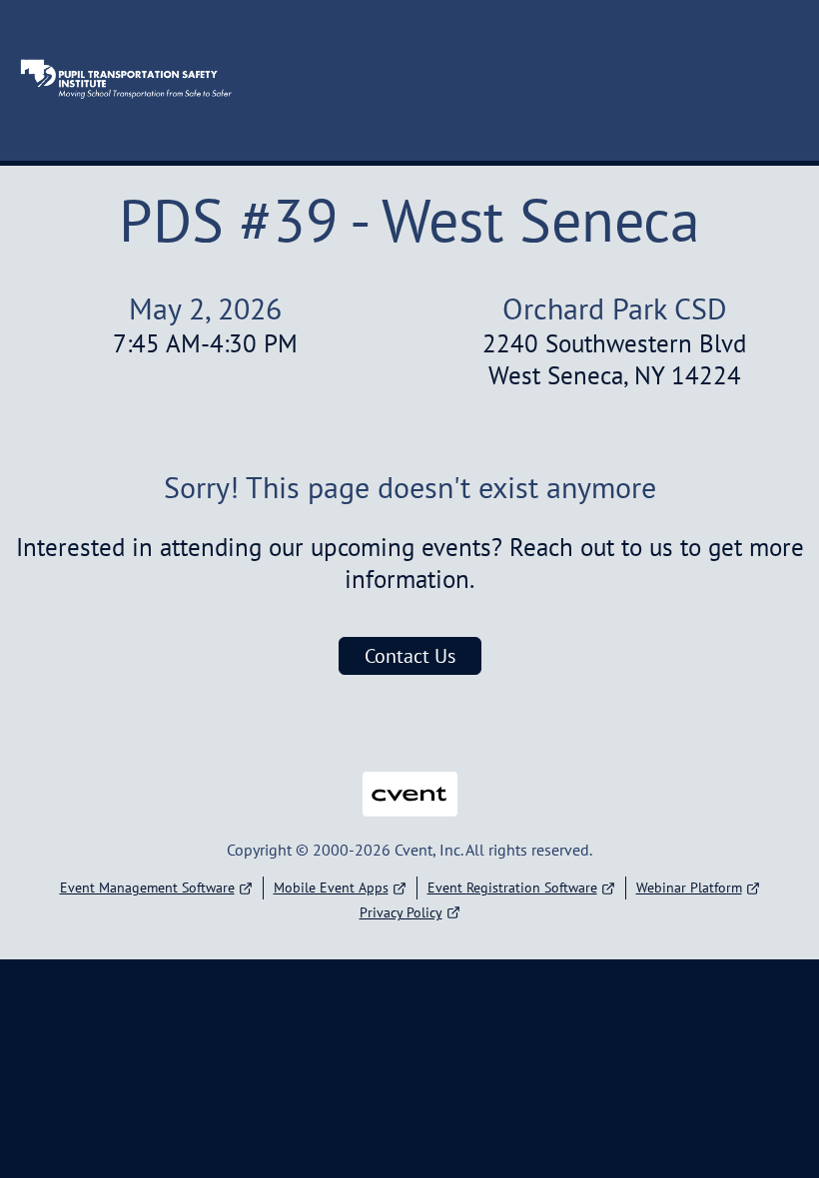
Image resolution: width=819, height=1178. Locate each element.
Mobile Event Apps (331, 887)
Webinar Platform (689, 887)
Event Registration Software (512, 887)
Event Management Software (147, 887)
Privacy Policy (401, 912)
